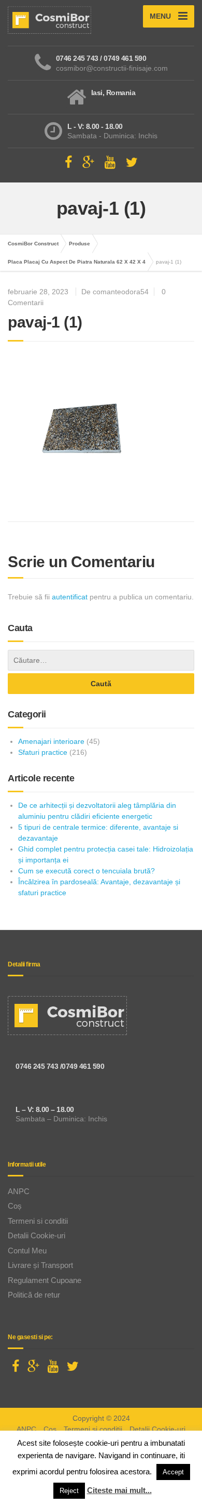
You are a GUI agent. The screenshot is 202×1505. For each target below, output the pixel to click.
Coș (15, 1205)
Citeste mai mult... (119, 1490)
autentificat (70, 597)
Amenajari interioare (51, 741)
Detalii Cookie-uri (36, 1235)
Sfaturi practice (42, 752)
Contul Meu (27, 1250)
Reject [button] (69, 1491)
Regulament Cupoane (44, 1280)
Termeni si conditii (38, 1220)
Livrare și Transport (40, 1265)
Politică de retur (34, 1294)
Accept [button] (173, 1472)
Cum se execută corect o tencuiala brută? (86, 871)
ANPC (19, 1191)
